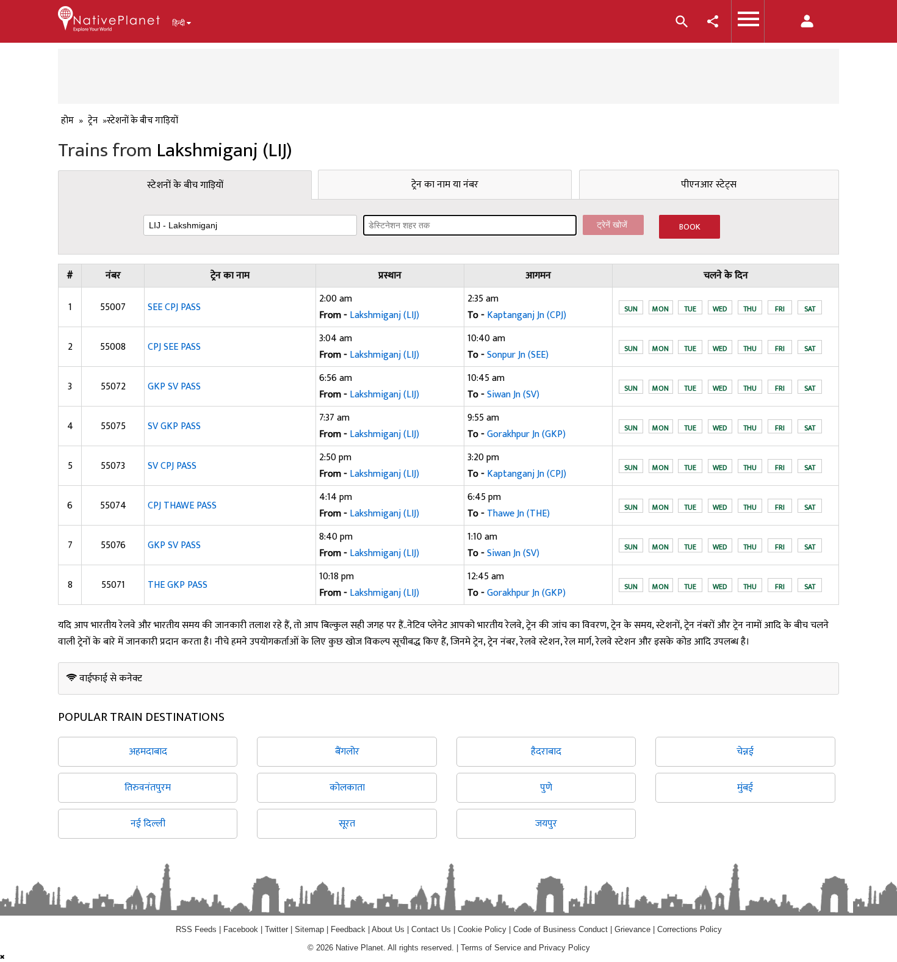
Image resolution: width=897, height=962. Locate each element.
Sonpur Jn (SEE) (518, 355)
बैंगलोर (347, 751)
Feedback (348, 929)
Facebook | (244, 929)
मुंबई (745, 787)
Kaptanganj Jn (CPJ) (526, 315)
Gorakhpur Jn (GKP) (526, 434)
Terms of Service (491, 947)
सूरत (347, 824)
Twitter (276, 929)
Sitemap (309, 929)
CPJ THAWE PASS (182, 505)
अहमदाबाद (148, 751)
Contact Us (431, 929)
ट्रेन (93, 120)
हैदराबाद (546, 751)
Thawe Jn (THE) (518, 513)
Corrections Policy (689, 929)
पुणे (546, 787)
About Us (388, 929)
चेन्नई (745, 751)
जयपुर (546, 824)
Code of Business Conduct (560, 929)
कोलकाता (347, 787)
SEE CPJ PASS (174, 307)
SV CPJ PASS (172, 466)
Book (690, 227)
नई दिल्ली (148, 824)
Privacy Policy (564, 947)
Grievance (632, 929)
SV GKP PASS (174, 426)
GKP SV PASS (174, 386)
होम (67, 120)
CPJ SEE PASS (174, 347)
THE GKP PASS (177, 585)
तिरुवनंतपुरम (147, 787)
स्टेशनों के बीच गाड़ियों (185, 185)
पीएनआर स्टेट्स (709, 184)
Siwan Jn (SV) (513, 394)
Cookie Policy (483, 929)
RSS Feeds (196, 929)
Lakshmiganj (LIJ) (384, 315)
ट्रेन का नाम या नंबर (444, 184)
